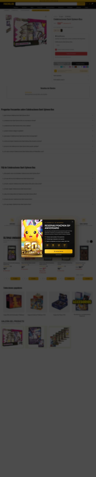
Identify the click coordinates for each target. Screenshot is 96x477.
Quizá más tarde (58, 254)
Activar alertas (59, 251)
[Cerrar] (72, 222)
